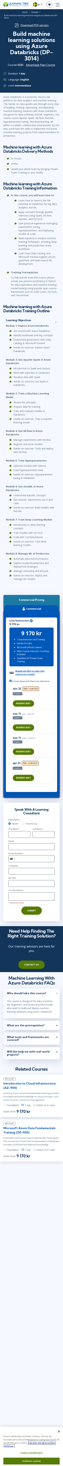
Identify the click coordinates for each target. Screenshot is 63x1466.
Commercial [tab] (33, 608)
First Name (13, 829)
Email (11, 841)
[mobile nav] (58, 4)
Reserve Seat (23, 703)
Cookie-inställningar (31, 1452)
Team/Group (31, 823)
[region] (33, 736)
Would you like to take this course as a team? (30, 673)
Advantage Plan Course (40, 65)
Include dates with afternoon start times (31, 681)
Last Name (38, 829)
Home (25, 12)
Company (13, 865)
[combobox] (12, 859)
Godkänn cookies (31, 1460)
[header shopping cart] (49, 5)
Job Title (12, 878)
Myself (15, 823)
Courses (34, 12)
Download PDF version (34, 25)
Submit (31, 910)
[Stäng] (59, 1431)
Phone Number (16, 853)
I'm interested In (15, 890)
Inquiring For (14, 819)
